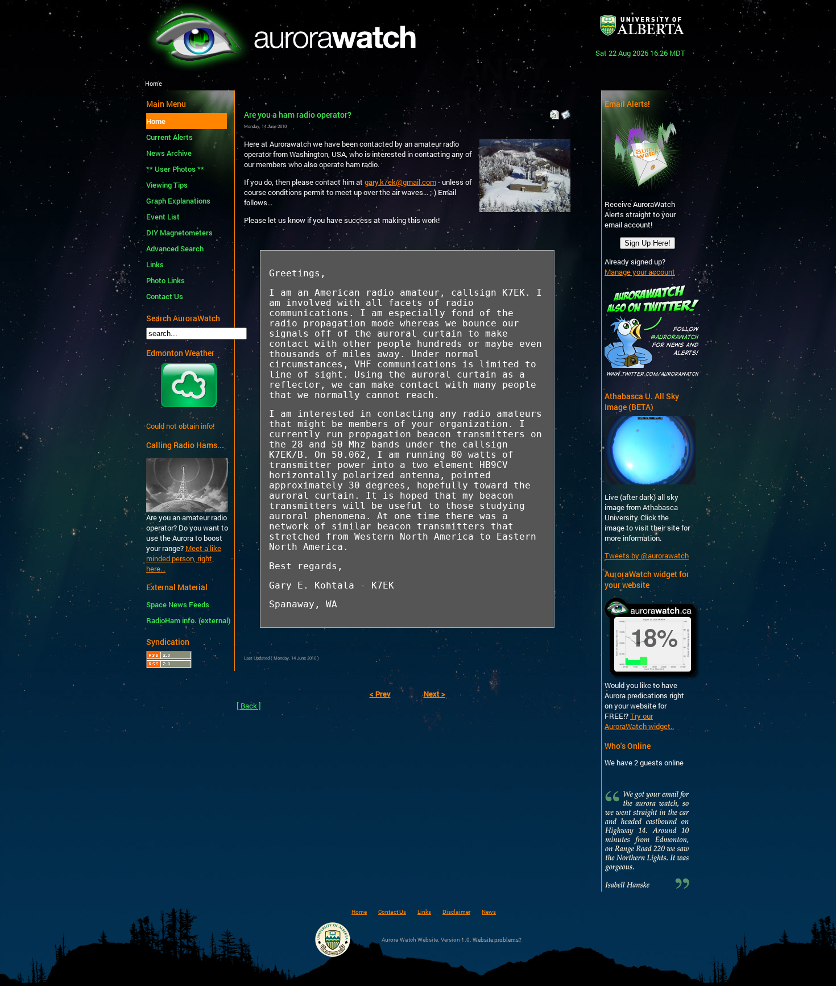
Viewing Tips (167, 185)
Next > (434, 694)
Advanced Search (175, 248)
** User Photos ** (175, 169)
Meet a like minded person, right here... (183, 558)
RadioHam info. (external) (186, 620)
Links (155, 264)
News (489, 911)
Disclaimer (456, 911)
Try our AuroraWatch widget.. (639, 721)
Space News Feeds (177, 604)
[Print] (554, 112)
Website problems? (497, 939)
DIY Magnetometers (179, 232)
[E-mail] (565, 112)
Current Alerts (169, 137)
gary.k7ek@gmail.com (400, 182)
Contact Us (164, 296)
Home (155, 121)
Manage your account (640, 272)
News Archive (169, 153)
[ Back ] (249, 706)
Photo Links (165, 280)
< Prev (380, 694)
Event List (163, 217)
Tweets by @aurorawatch (647, 555)
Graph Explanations (178, 201)
